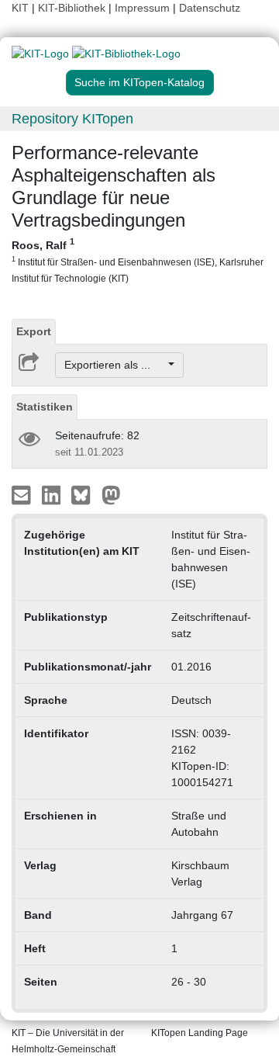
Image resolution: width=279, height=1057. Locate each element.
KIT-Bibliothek (73, 8)
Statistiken (44, 406)
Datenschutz (209, 8)
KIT (20, 8)
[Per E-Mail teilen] (23, 494)
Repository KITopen (72, 118)
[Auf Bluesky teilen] (84, 494)
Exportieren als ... (115, 365)
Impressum (142, 8)
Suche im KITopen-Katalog (139, 82)
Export (33, 331)
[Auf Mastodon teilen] (111, 494)
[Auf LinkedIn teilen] (53, 494)
